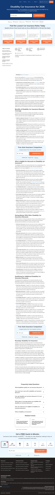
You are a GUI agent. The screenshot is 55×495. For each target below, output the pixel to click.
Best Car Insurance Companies (21, 462)
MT (35, 478)
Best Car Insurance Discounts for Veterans (37, 465)
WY (13, 480)
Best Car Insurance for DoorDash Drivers (37, 463)
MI (29, 478)
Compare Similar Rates (8, 42)
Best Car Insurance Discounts (6, 466)
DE (10, 478)
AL (1, 478)
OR (48, 478)
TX (2, 480)
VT (5, 480)
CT (9, 478)
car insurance (37, 82)
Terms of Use (41, 335)
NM (41, 478)
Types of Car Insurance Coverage (7, 462)
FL (13, 478)
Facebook (1, 488)
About (35, 1)
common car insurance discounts (36, 168)
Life (29, 1)
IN (17, 483)
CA (6, 478)
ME (25, 478)
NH (39, 478)
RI (49, 483)
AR (5, 478)
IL (16, 483)
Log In (51, 1)
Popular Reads (34, 460)
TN (1, 480)
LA (23, 478)
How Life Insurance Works (6, 470)
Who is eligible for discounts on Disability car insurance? (7, 54)
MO (33, 478)
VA (6, 480)
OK (47, 478)
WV (10, 480)
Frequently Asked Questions (6, 65)
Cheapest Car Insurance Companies (22, 464)
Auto (20, 1)
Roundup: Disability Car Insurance (7, 63)
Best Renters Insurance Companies (22, 470)
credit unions (42, 211)
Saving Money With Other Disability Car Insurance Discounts (6, 57)
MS (32, 478)
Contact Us (48, 470)
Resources (3, 460)
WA (8, 480)
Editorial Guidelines (49, 464)
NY (43, 478)
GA (14, 478)
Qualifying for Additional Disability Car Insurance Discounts (6, 61)
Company (48, 460)
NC (44, 478)
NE (36, 478)
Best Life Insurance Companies (21, 468)
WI (11, 480)
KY (22, 478)
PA (49, 478)
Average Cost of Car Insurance (6, 464)
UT (4, 480)
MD (26, 478)
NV (37, 478)
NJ (40, 478)
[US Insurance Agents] (8, 1)
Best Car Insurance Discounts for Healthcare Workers (37, 467)
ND (45, 478)
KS (21, 478)
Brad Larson (42, 49)
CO (8, 478)
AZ (4, 478)
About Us (47, 462)
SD (53, 478)
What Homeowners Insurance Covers (8, 468)
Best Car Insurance (24, 74)
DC (12, 478)
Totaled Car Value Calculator (36, 469)
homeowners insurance (35, 182)
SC (52, 478)
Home (25, 1)
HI (15, 478)
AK (2, 478)
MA (28, 478)
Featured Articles (19, 460)
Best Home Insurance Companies (22, 466)
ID (15, 483)
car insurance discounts (29, 77)
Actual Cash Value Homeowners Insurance (37, 472)
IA (18, 483)
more (12, 36)
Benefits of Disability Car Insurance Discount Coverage (6, 51)
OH (44, 483)
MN (30, 478)
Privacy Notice (48, 466)
